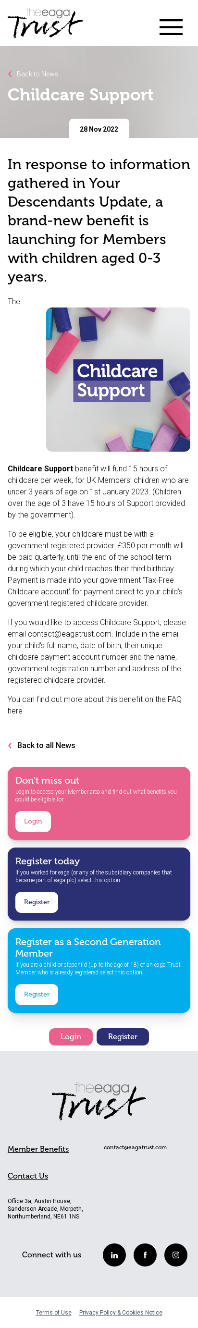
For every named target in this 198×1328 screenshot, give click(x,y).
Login (33, 821)
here (15, 710)
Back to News (37, 74)
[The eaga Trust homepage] (45, 27)
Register (37, 902)
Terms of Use (54, 1312)
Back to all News (46, 745)
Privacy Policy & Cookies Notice (120, 1312)
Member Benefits (38, 1149)
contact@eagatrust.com (69, 634)
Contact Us (28, 1175)
